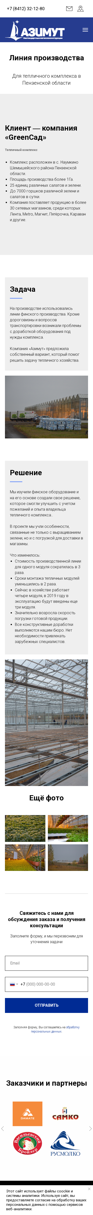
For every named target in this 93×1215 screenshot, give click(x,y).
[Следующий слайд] (90, 1128)
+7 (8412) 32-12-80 (26, 8)
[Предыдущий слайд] (2, 1128)
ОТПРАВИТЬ (47, 1005)
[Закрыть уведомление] (89, 1188)
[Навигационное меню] (85, 30)
